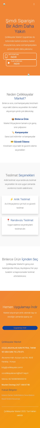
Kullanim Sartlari (7, 395)
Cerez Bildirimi (29, 395)
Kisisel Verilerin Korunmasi (11, 399)
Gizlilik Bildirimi (19, 395)
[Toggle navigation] (34, 4)
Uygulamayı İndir (20, 328)
